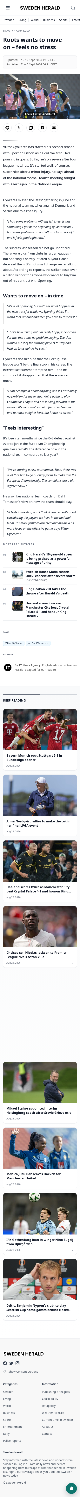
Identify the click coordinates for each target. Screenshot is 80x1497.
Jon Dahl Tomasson (38, 643)
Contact (47, 1433)
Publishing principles (56, 1392)
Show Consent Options (23, 1371)
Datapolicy (49, 1406)
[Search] (73, 8)
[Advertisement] (40, 1018)
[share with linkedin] (30, 127)
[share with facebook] (42, 127)
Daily (6, 1433)
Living (22, 20)
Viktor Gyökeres (13, 643)
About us (48, 1427)
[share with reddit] (7, 127)
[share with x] (19, 127)
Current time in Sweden (57, 1420)
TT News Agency (30, 665)
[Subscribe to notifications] (71, 1488)
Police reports (12, 1440)
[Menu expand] (7, 7)
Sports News (22, 31)
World (35, 20)
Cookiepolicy (50, 1399)
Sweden (9, 20)
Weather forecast (53, 1413)
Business (49, 20)
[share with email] (54, 127)
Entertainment (12, 1427)
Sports (63, 20)
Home (7, 31)
